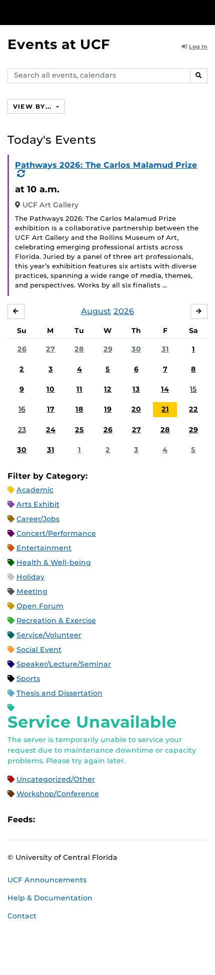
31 (165, 349)
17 (50, 409)
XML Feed (99, 819)
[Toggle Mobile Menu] (205, 12)
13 (136, 389)
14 (165, 389)
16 (22, 409)
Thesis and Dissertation (59, 693)
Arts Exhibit (38, 504)
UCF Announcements (47, 879)
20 (136, 409)
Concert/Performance (56, 533)
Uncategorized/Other (55, 779)
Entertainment (44, 547)
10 (50, 389)
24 (51, 429)
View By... (33, 106)
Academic (35, 489)
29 (108, 349)
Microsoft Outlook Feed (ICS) (65, 819)
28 (79, 349)
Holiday (30, 576)
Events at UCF (59, 44)
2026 (124, 311)
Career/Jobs (38, 518)
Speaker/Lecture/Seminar (63, 664)
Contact (22, 915)
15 (193, 389)
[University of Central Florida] (76, 12)
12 (108, 389)
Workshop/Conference (57, 793)
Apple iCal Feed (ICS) (48, 819)
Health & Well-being (53, 562)
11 (79, 389)
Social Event (39, 649)
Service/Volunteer (49, 634)
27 (50, 349)
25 (79, 429)
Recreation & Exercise (56, 620)
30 (136, 349)
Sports (28, 678)
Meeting (32, 591)
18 (80, 409)
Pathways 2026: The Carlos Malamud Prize (106, 165)
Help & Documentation (50, 897)
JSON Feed (116, 819)
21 (165, 409)
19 (108, 409)
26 (22, 349)
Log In (198, 46)
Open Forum (40, 605)
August (96, 311)
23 (22, 429)
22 (193, 409)
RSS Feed (82, 819)
